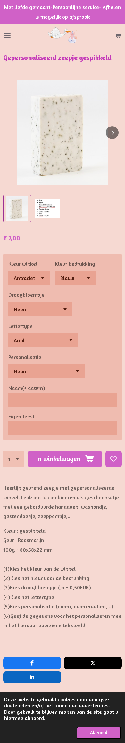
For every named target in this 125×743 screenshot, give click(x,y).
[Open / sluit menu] (7, 35)
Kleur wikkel (23, 263)
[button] (17, 209)
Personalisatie (24, 357)
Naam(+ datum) (26, 388)
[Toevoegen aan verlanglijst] (113, 459)
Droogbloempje (26, 295)
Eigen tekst (21, 416)
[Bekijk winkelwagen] (118, 35)
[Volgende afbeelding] (112, 132)
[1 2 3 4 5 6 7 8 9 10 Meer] (13, 459)
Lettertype (20, 326)
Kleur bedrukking (75, 263)
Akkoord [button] (98, 732)
